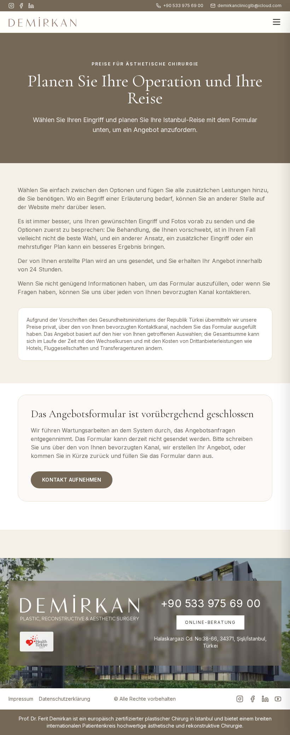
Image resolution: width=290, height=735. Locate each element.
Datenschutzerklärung (64, 699)
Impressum (20, 699)
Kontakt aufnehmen (71, 480)
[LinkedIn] (31, 5)
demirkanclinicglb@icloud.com (250, 5)
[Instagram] (11, 5)
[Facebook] (21, 5)
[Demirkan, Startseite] (42, 22)
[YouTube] (278, 698)
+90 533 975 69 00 (183, 5)
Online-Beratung (210, 622)
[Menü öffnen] (277, 22)
